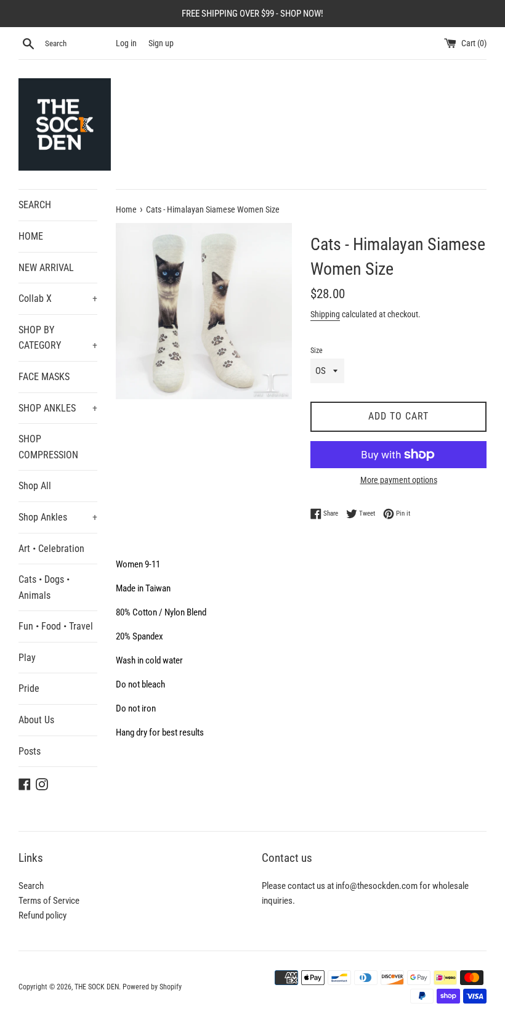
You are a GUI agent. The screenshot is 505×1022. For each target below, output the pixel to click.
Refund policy (42, 915)
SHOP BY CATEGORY (57, 338)
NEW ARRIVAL (46, 268)
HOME (30, 236)
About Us (36, 720)
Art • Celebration (51, 548)
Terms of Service (48, 900)
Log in (126, 43)
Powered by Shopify (152, 987)
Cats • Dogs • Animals (44, 587)
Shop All (34, 486)
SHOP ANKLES (57, 408)
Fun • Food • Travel (55, 626)
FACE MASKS (44, 377)
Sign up (161, 43)
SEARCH (34, 205)
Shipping (325, 314)
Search (31, 885)
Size (316, 350)
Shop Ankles (57, 517)
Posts (29, 751)
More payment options (398, 480)
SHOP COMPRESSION (48, 447)
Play (27, 657)
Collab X (57, 298)
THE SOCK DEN (97, 987)
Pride (28, 688)
